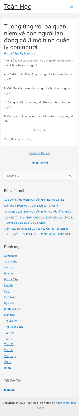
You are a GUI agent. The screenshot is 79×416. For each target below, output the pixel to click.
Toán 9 (8, 350)
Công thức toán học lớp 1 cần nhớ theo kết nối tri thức (37, 211)
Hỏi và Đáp (11, 53)
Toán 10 (9, 332)
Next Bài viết (40, 163)
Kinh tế (8, 285)
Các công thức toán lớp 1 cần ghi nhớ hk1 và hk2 (34, 199)
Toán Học (17, 6)
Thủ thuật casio (13, 326)
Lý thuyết (10, 297)
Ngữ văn (9, 303)
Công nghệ (10, 255)
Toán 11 (8, 338)
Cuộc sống (10, 261)
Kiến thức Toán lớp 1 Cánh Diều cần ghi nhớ (31, 205)
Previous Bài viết (39, 153)
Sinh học (9, 314)
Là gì (7, 291)
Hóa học (9, 273)
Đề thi (7, 368)
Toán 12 (9, 344)
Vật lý (7, 362)
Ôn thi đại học (12, 309)
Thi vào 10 (10, 320)
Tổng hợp (10, 356)
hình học (9, 267)
